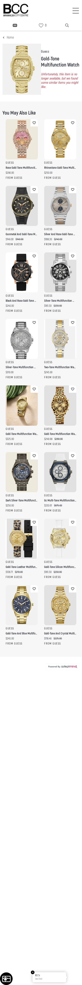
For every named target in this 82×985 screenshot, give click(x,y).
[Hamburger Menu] (15, 25)
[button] (74, 977)
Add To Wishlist (34, 123)
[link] (41, 25)
